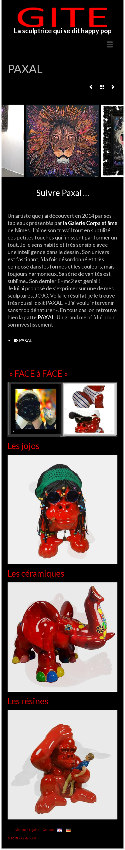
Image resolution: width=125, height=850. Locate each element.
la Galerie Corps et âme (89, 223)
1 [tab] (37, 174)
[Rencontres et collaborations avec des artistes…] (101, 86)
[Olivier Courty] (91, 86)
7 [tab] (81, 174)
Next (115, 141)
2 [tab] (44, 174)
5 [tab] (66, 174)
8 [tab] (88, 174)
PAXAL (46, 317)
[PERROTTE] (112, 86)
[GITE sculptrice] (62, 17)
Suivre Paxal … (62, 192)
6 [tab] (73, 174)
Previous (10, 141)
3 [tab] (52, 174)
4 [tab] (59, 174)
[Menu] (109, 44)
